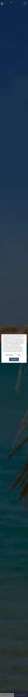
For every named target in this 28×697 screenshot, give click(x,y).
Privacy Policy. (15, 343)
